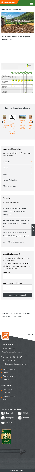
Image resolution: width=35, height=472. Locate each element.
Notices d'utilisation (10, 180)
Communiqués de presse (9, 397)
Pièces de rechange (9, 186)
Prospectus (6, 161)
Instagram (10, 417)
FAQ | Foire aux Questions (8, 390)
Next (33, 122)
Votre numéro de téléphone (12, 283)
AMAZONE (5, 313)
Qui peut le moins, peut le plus (13, 242)
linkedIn (26, 417)
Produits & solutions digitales (20, 313)
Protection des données (8, 377)
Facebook (9, 413)
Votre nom (6, 272)
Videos (5, 174)
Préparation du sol (8, 316)
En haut (29, 334)
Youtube (9, 422)
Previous (2, 122)
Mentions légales (9, 369)
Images (5, 168)
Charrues (19, 316)
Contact (5, 372)
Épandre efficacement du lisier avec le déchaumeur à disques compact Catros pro (16, 223)
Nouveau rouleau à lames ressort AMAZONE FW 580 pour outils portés (16, 234)
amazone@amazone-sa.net (16, 364)
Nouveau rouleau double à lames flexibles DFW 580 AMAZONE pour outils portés (15, 211)
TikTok (25, 413)
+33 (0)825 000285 (15, 357)
